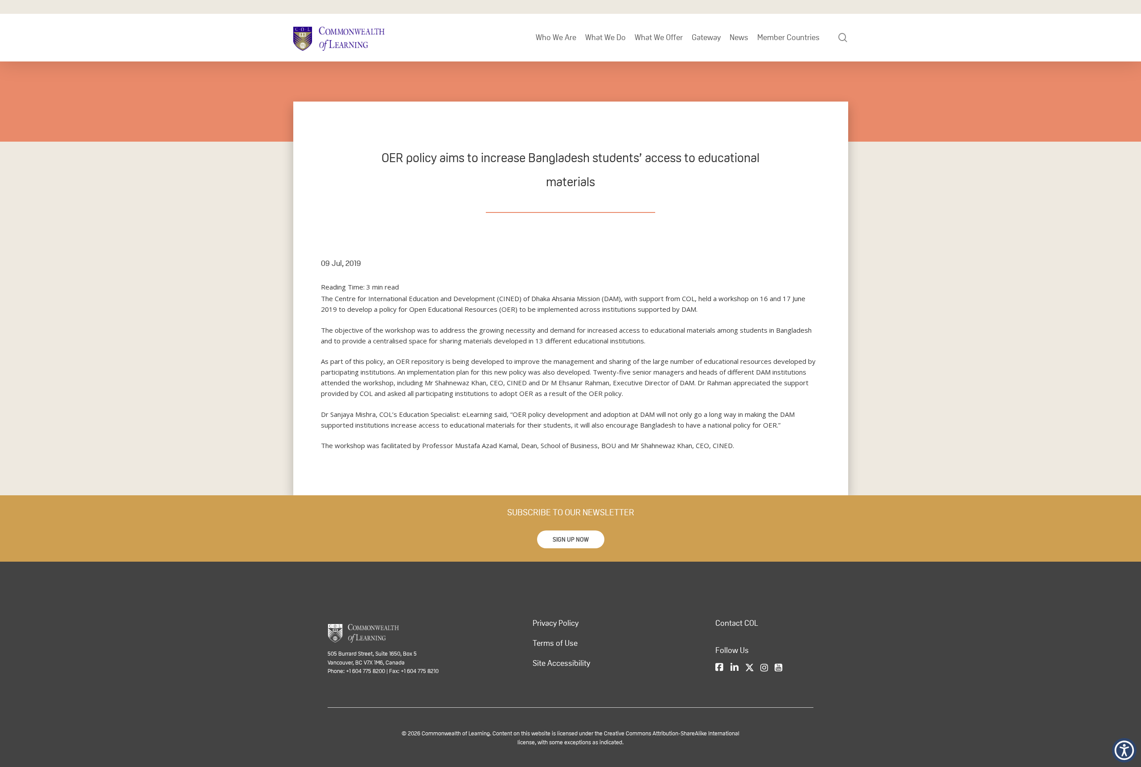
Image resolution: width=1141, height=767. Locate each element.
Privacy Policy (556, 623)
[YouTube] (778, 668)
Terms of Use (555, 643)
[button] (570, 539)
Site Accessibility (561, 663)
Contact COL (736, 623)
